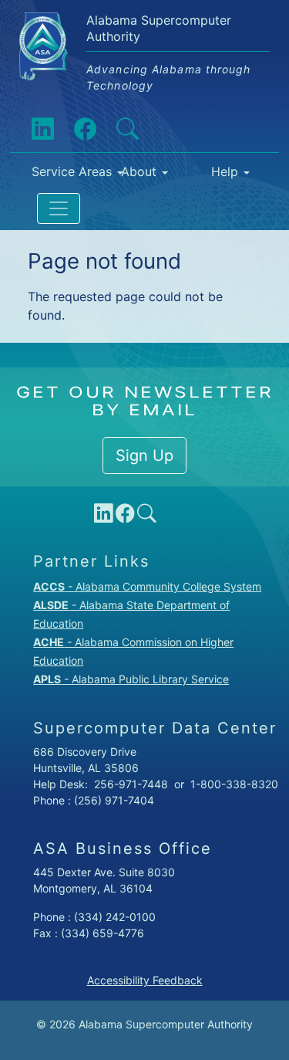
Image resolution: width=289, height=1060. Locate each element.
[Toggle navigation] (58, 208)
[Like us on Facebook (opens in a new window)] (74, 128)
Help (224, 171)
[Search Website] (116, 128)
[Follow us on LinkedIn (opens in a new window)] (31, 128)
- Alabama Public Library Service (131, 679)
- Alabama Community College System (147, 586)
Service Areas (63, 171)
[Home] (49, 24)
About (138, 171)
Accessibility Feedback (145, 980)
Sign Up (144, 455)
